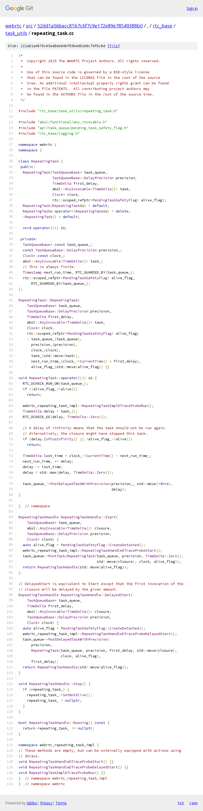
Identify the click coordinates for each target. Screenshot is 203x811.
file (113, 46)
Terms (61, 802)
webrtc (13, 25)
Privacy (46, 802)
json (193, 802)
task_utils (16, 33)
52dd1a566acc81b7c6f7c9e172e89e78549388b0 (90, 25)
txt (181, 802)
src (29, 25)
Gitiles (32, 802)
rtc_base (162, 25)
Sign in (192, 8)
